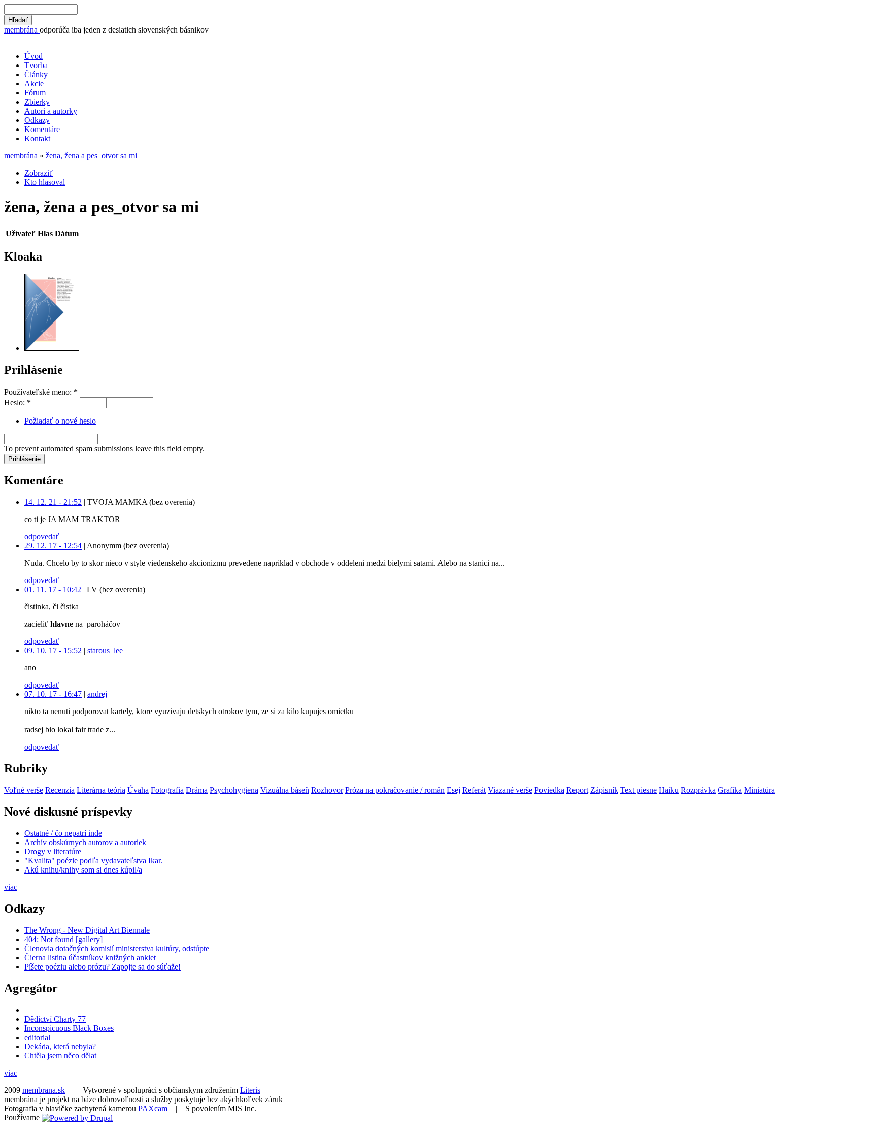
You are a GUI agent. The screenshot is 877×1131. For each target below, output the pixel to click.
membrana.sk (43, 1090)
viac (10, 887)
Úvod (33, 56)
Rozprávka (698, 790)
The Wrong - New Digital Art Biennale (87, 930)
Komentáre (42, 129)
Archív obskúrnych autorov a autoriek (85, 842)
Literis (250, 1090)
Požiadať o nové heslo (60, 420)
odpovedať (41, 536)
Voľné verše (23, 790)
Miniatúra (759, 790)
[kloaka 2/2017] (51, 348)
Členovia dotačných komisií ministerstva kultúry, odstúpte (116, 948)
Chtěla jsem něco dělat (60, 1055)
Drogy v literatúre (52, 851)
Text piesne (638, 790)
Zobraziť (38, 173)
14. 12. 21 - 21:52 (53, 502)
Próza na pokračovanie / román (395, 790)
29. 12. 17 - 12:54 (53, 545)
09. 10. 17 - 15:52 (53, 650)
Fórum (35, 92)
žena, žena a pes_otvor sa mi (91, 155)
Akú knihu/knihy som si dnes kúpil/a (83, 869)
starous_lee (105, 650)
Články (36, 74)
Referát (474, 790)
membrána (22, 29)
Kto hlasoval (44, 182)
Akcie (34, 83)
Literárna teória (101, 790)
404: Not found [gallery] (63, 939)
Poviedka (549, 790)
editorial (37, 1037)
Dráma (197, 790)
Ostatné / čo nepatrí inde (63, 833)
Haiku (669, 790)
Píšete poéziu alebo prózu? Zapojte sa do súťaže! (102, 966)
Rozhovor (327, 790)
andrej (97, 694)
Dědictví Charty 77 (55, 1019)
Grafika (730, 790)
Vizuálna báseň (284, 790)
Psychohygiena (234, 790)
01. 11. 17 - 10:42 (52, 589)
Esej (453, 790)
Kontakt (37, 138)
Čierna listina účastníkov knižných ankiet (90, 957)
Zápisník (604, 790)
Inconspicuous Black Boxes (69, 1028)
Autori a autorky (50, 111)
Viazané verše (510, 790)
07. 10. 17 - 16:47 (53, 694)
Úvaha (138, 790)
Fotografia (167, 790)
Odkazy (37, 120)
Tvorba (36, 65)
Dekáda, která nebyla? (60, 1046)
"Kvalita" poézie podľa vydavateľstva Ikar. (93, 860)
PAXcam (152, 1108)
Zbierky (37, 102)
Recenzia (60, 790)
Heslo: (17, 402)
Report (577, 790)
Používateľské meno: (41, 391)
